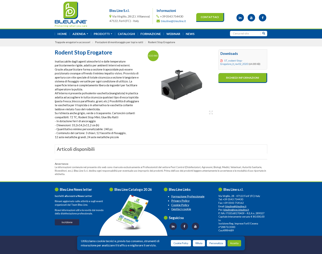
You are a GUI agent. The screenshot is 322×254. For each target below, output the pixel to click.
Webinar (173, 34)
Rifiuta (198, 243)
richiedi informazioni (242, 77)
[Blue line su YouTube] (251, 17)
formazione (151, 34)
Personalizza (216, 243)
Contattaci (210, 17)
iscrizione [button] (67, 222)
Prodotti (104, 35)
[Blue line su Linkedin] (240, 17)
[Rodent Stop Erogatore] (179, 82)
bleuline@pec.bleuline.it (236, 209)
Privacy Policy (180, 200)
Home (62, 34)
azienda (81, 35)
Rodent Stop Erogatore (161, 42)
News (190, 34)
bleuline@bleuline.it (173, 21)
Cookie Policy (180, 205)
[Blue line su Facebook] (262, 17)
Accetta (234, 243)
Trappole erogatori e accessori (72, 42)
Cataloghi (126, 34)
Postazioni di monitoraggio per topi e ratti (119, 42)
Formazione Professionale (187, 196)
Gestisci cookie (181, 209)
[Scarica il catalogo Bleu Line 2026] (133, 212)
